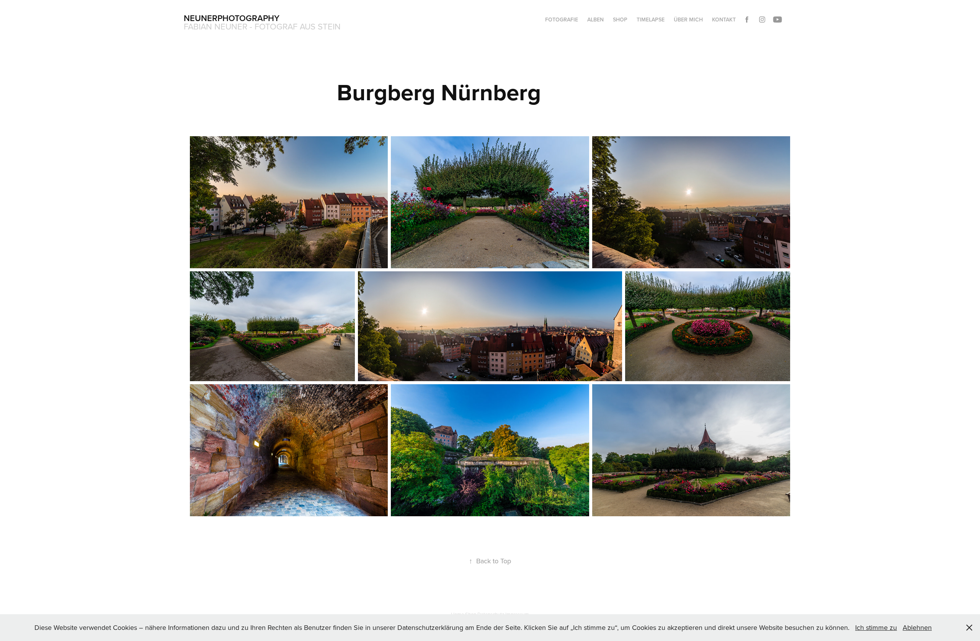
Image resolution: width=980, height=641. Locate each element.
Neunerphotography (231, 18)
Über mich (688, 19)
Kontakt (724, 19)
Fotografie (561, 19)
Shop (620, 19)
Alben (595, 19)
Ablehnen (917, 627)
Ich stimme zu (876, 627)
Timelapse (651, 19)
